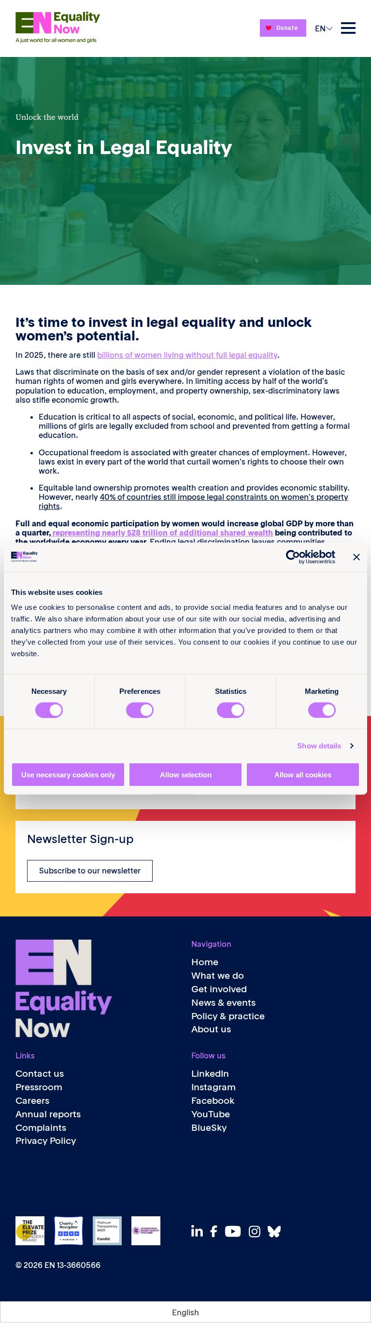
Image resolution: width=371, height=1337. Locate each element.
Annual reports (48, 1114)
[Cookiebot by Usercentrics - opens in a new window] (293, 556)
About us (211, 1029)
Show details (319, 745)
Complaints (40, 1127)
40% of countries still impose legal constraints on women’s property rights (193, 501)
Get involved (219, 989)
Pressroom (38, 1087)
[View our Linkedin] (199, 1231)
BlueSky (209, 1127)
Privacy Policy (45, 1140)
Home (204, 962)
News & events (223, 1002)
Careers (32, 1100)
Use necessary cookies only (68, 775)
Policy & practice (228, 1016)
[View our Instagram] (257, 1231)
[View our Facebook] (216, 1231)
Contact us (39, 1073)
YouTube (210, 1114)
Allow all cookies (302, 775)
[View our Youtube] (235, 1231)
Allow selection (186, 775)
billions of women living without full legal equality (187, 355)
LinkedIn (210, 1073)
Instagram (213, 1087)
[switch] (140, 710)
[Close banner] (356, 556)
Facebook (213, 1100)
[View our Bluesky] (277, 1231)
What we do (217, 975)
